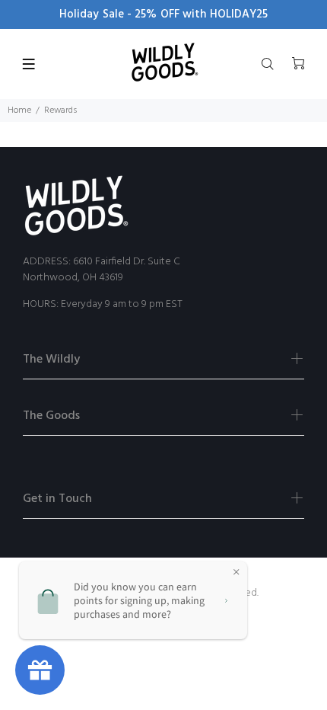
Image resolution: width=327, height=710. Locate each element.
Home (19, 110)
